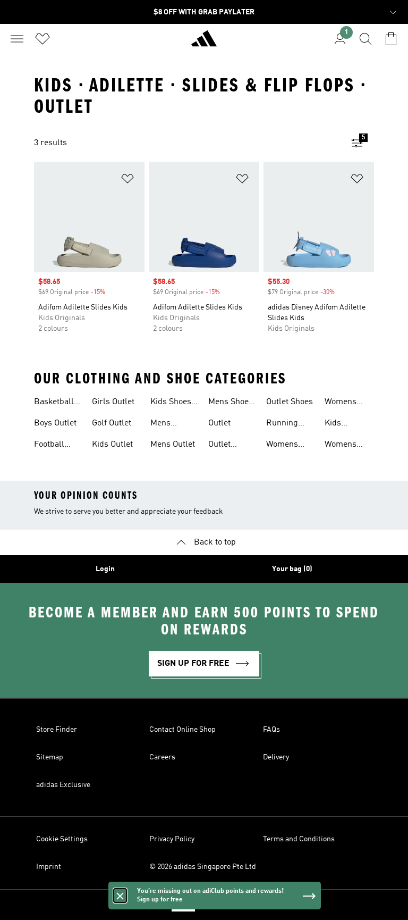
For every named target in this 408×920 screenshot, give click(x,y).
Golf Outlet (111, 423)
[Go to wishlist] (42, 39)
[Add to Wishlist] (127, 180)
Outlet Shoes (289, 402)
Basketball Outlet (54, 403)
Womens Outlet (340, 445)
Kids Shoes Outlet (170, 403)
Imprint (48, 867)
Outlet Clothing (224, 445)
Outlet (219, 423)
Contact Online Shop (182, 729)
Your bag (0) (292, 569)
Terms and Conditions (299, 839)
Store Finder (56, 729)
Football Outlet (49, 445)
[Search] (365, 39)
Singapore (220, 905)
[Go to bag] (391, 39)
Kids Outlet (112, 444)
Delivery (276, 757)
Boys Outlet (55, 423)
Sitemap (49, 757)
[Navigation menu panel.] (17, 39)
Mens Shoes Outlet (230, 403)
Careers (162, 757)
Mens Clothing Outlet (166, 424)
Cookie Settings (62, 839)
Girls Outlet (113, 402)
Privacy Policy (171, 839)
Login (105, 569)
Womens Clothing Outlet (282, 445)
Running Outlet (282, 424)
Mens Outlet (172, 444)
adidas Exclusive (63, 785)
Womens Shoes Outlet (348, 403)
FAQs (271, 729)
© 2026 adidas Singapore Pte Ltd (202, 867)
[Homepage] (204, 43)
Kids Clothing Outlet (340, 424)
